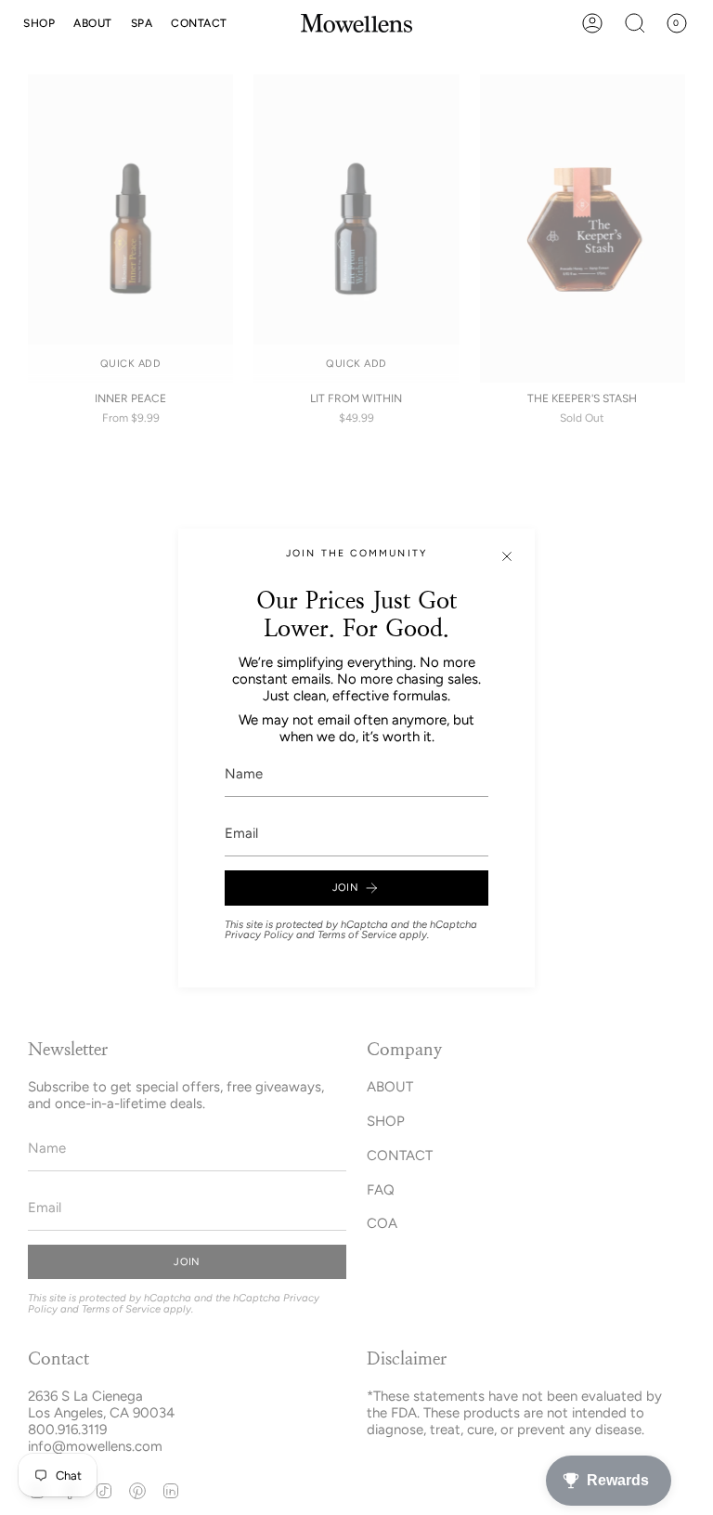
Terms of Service (357, 934)
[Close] (507, 556)
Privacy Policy (259, 934)
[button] (39, 23)
